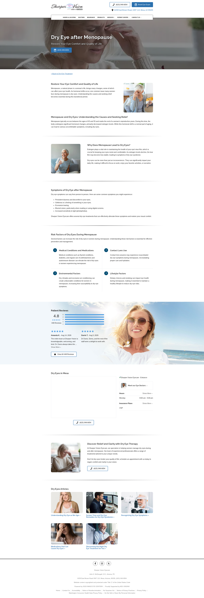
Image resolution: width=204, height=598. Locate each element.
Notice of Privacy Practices (126, 590)
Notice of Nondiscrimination (91, 590)
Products (101, 17)
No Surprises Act (108, 590)
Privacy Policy (141, 590)
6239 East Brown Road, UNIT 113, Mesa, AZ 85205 (133, 10)
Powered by (88, 586)
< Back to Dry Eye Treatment (61, 74)
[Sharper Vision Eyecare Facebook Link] (95, 563)
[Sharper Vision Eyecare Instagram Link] (102, 563)
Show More (55, 347)
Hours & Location (69, 17)
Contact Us (136, 17)
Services (110, 17)
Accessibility (76, 590)
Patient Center (122, 17)
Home (58, 590)
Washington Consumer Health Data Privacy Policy (85, 593)
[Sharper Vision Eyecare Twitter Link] (108, 563)
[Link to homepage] (72, 7)
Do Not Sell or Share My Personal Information (120, 593)
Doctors (81, 17)
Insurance (91, 17)
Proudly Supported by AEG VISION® (117, 586)
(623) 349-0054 (121, 578)
